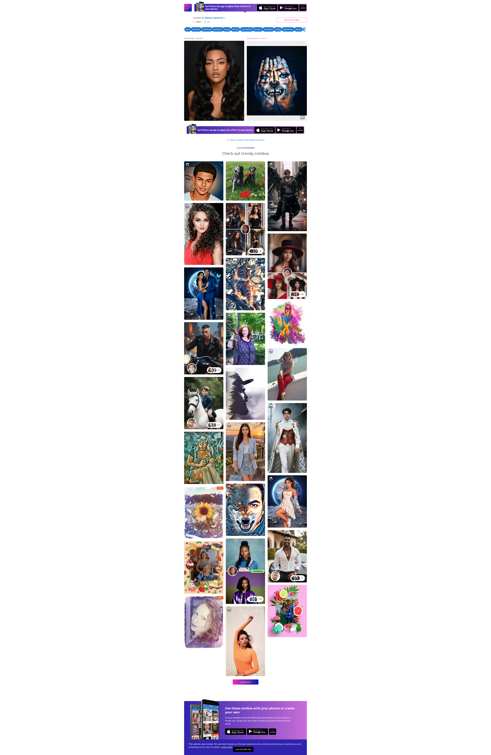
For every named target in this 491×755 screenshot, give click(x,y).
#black (235, 29)
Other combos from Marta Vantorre (246, 140)
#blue (227, 29)
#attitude (206, 29)
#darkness (288, 29)
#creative (268, 29)
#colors (258, 29)
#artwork (217, 29)
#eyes (298, 29)
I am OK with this (243, 749)
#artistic (196, 29)
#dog (278, 29)
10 (208, 21)
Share (291, 19)
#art (188, 29)
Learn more (226, 747)
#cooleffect (246, 29)
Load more (245, 682)
